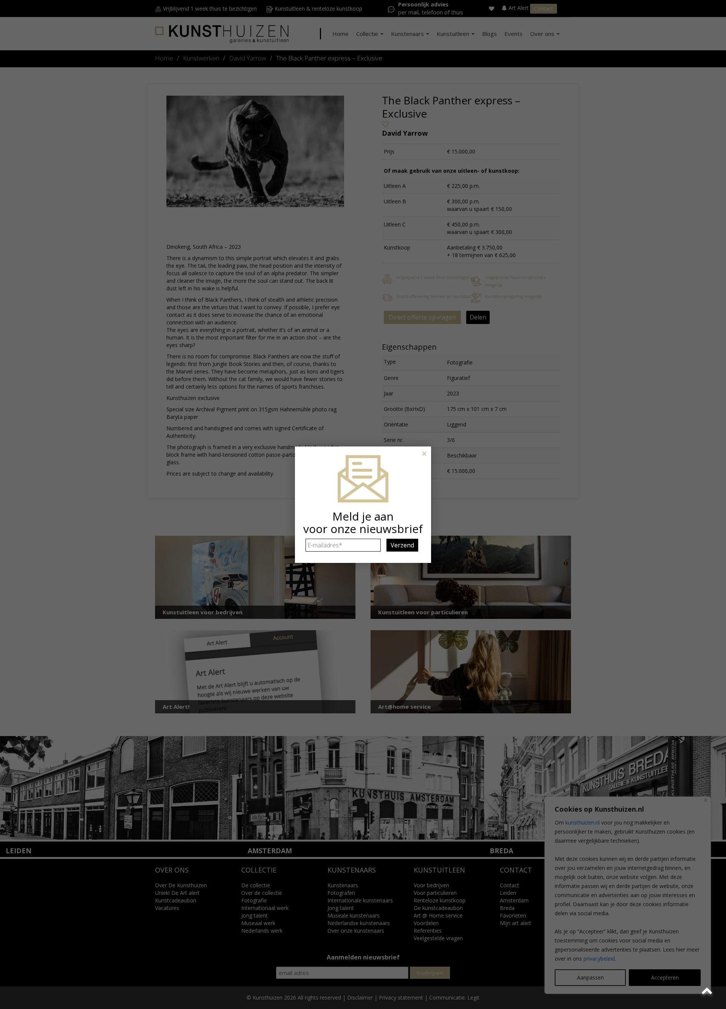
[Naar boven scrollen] (708, 991)
